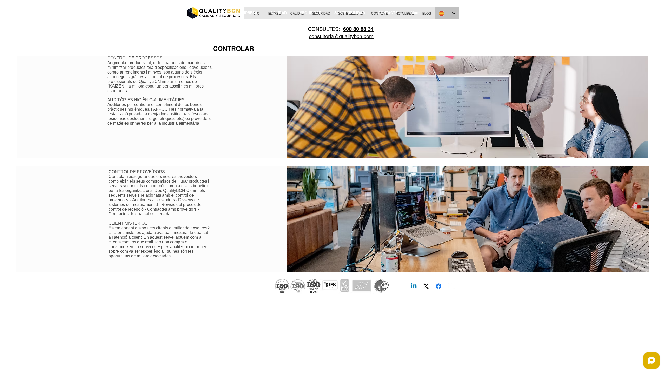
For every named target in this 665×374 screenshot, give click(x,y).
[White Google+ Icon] (451, 286)
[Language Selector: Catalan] (447, 13)
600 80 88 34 (358, 29)
